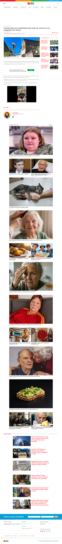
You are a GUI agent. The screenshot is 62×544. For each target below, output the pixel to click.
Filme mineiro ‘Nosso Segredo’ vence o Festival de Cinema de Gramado (39, 477)
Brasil (43, 7)
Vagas (23, 528)
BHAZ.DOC (42, 523)
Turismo (55, 7)
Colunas (24, 526)
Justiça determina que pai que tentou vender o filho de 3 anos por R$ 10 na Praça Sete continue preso (39, 503)
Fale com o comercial (24, 535)
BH (30, 7)
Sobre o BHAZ (7, 535)
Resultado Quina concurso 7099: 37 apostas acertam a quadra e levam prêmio (40, 463)
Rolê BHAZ (16, 7)
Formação (26, 528)
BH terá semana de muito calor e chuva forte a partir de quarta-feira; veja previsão (40, 439)
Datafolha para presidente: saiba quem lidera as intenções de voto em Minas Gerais (45, 60)
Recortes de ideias (44, 521)
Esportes (24, 521)
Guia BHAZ (49, 7)
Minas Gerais (36, 7)
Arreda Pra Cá (23, 7)
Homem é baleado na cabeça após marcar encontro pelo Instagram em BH (39, 451)
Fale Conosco (14, 535)
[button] (52, 32)
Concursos (29, 528)
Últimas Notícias (8, 7)
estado (24, 64)
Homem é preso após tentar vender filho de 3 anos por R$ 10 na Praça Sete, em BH (45, 66)
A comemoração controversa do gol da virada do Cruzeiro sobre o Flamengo (45, 48)
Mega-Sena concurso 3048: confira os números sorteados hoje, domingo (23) (44, 42)
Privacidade (32, 535)
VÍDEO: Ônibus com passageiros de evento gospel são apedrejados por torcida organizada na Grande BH (45, 55)
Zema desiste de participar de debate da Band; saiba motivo (40, 489)
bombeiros (15, 79)
